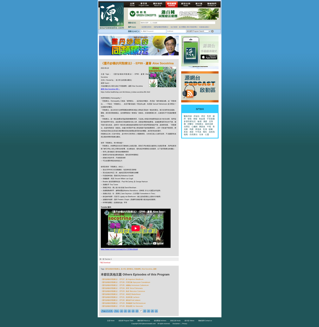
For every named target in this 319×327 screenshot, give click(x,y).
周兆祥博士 (194, 27)
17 (141, 311)
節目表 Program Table (126, 321)
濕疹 (205, 121)
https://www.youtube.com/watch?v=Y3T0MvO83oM (119, 249)
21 (156, 311)
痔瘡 (192, 129)
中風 (209, 127)
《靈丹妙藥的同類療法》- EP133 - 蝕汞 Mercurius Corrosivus (123, 291)
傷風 (186, 134)
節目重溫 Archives (160, 321)
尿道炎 (198, 129)
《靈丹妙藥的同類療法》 (161, 27)
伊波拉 (196, 116)
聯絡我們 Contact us (205, 321)
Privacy (184, 324)
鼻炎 (186, 132)
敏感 (199, 121)
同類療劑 (137, 269)
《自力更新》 (174, 27)
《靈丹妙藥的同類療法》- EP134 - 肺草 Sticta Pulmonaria (122, 288)
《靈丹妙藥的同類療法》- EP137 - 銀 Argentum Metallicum (122, 279)
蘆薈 (155, 269)
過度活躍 (209, 124)
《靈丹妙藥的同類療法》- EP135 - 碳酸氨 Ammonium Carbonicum (125, 285)
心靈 (207, 134)
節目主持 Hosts (175, 321)
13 (125, 311)
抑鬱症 (191, 124)
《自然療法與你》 (146, 27)
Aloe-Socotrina (147, 269)
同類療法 (199, 124)
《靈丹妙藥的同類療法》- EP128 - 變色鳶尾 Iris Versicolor (122, 306)
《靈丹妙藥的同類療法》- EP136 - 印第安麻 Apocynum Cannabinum (125, 282)
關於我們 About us (144, 321)
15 (133, 311)
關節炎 (202, 127)
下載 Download (105, 263)
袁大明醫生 (182, 27)
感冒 (192, 132)
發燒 (190, 119)
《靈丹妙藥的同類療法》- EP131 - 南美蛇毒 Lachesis (120, 297)
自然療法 (194, 134)
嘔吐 (205, 132)
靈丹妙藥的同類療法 (112, 269)
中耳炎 (198, 132)
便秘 (195, 119)
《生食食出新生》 (204, 27)
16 (137, 311)
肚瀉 (205, 129)
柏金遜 (202, 119)
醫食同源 (188, 116)
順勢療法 (130, 269)
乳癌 (209, 116)
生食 (201, 134)
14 (129, 311)
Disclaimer (176, 324)
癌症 (188, 27)
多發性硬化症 (190, 121)
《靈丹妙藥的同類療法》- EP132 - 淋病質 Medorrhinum (121, 294)
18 (145, 311)
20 (152, 311)
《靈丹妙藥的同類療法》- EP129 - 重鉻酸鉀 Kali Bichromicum (123, 303)
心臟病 (195, 127)
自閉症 (187, 127)
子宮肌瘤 (211, 119)
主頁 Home (111, 321)
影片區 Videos (189, 321)
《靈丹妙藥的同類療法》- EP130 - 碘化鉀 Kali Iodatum (120, 300)
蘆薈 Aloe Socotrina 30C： (110, 89)
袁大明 (123, 269)
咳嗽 (211, 129)
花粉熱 (212, 132)
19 (148, 311)
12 (121, 311)
